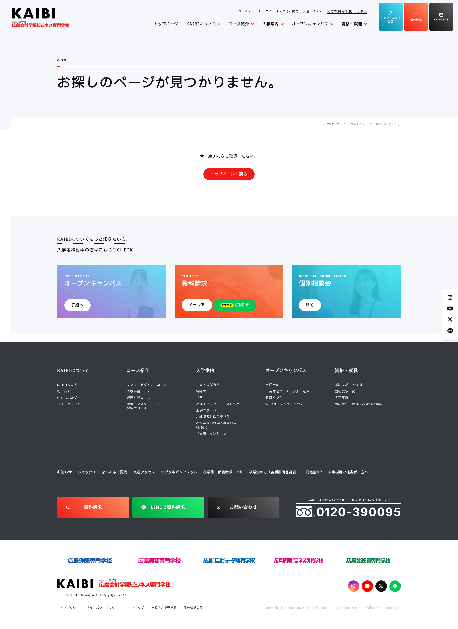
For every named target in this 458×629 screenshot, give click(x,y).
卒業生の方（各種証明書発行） (274, 472)
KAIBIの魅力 (67, 385)
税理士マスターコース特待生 (218, 404)
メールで (197, 305)
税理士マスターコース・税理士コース (145, 406)
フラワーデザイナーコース (147, 385)
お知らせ (244, 11)
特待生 (201, 391)
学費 (199, 397)
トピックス (263, 11)
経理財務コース (138, 397)
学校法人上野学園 (164, 608)
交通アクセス (312, 11)
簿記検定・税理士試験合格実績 (359, 404)
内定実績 (342, 397)
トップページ (166, 24)
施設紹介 (64, 391)
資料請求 (93, 507)
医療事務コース (138, 391)
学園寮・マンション (211, 433)
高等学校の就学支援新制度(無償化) (216, 425)
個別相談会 (273, 397)
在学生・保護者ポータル (223, 472)
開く (310, 305)
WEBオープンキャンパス (284, 404)
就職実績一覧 (345, 391)
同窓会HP (314, 472)
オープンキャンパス (310, 24)
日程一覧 (272, 385)
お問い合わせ (243, 507)
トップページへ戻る (229, 174)
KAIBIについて (201, 24)
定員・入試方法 (208, 385)
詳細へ (77, 305)
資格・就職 (352, 24)
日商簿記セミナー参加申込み (287, 391)
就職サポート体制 (348, 385)
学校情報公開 (193, 608)
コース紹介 (239, 24)
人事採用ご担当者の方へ (348, 472)
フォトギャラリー (70, 404)
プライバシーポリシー (102, 608)
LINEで (235, 305)
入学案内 (270, 24)
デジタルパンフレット (179, 472)
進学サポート (206, 410)
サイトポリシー (68, 608)
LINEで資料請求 (168, 507)
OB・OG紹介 (67, 397)
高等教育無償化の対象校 (347, 11)
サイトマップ (134, 608)
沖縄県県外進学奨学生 (213, 416)
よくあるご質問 (287, 11)
